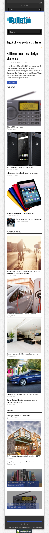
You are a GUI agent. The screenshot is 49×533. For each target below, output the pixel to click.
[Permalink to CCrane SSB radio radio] (24, 125)
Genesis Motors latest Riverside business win (22, 354)
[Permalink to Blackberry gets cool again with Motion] (24, 166)
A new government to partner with (18, 416)
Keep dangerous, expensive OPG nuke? (20, 462)
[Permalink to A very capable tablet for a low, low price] (24, 212)
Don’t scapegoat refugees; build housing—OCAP (23, 456)
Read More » (11, 82)
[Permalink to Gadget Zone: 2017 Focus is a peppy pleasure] (24, 393)
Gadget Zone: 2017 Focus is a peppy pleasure (23, 394)
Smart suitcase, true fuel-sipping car (28, 219)
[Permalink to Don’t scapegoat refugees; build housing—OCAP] (24, 454)
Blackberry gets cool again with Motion (20, 167)
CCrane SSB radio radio (15, 127)
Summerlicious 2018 (15, 485)
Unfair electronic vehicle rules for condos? (21, 314)
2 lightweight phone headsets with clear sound (22, 173)
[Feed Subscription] (41, 47)
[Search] (40, 2)
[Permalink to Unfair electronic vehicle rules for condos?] (24, 312)
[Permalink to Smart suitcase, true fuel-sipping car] (11, 226)
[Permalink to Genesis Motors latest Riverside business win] (24, 352)
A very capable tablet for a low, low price (20, 213)
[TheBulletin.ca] (19, 23)
